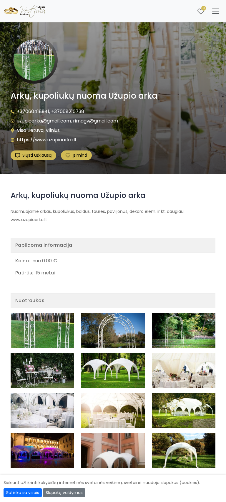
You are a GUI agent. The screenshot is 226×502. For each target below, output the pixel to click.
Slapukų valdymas (64, 493)
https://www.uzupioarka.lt (47, 139)
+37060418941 (33, 111)
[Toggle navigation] (215, 11)
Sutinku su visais (22, 493)
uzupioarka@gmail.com (44, 120)
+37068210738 (67, 111)
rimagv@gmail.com (95, 120)
